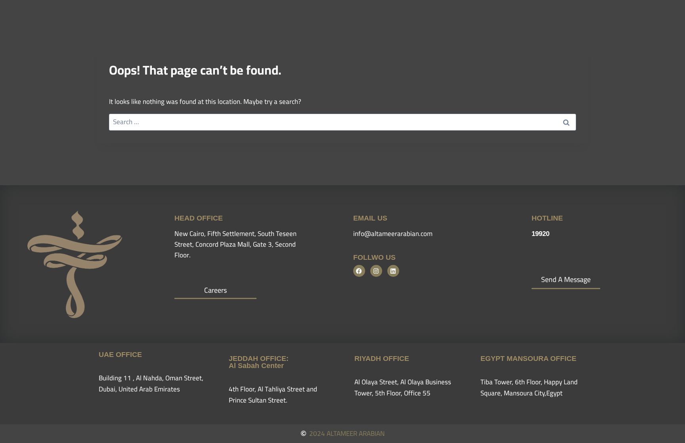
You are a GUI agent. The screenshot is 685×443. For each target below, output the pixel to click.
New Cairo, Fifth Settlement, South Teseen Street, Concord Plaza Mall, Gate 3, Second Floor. (235, 244)
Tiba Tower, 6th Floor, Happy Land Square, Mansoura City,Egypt (529, 387)
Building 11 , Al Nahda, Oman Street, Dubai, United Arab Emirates (151, 383)
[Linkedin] (393, 271)
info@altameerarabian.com (392, 233)
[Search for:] (342, 121)
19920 (540, 234)
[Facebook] (359, 271)
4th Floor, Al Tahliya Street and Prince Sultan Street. (273, 394)
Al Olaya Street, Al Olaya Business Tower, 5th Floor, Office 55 (402, 387)
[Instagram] (376, 271)
